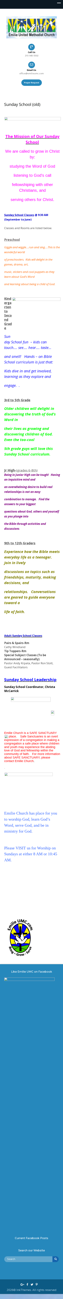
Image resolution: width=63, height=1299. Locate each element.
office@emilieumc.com (31, 73)
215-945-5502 (31, 55)
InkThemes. (24, 1290)
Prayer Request (31, 82)
